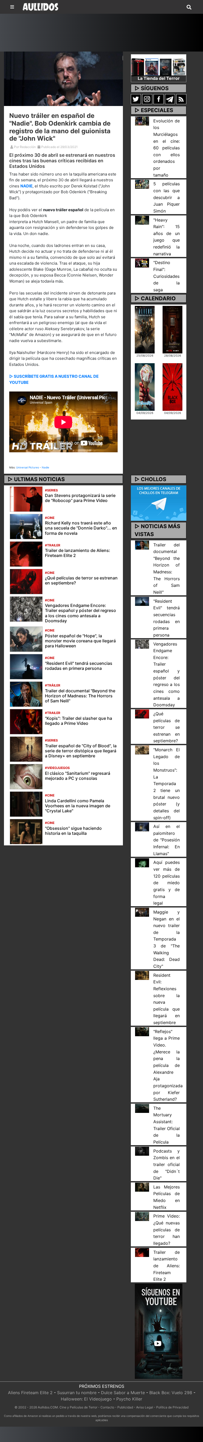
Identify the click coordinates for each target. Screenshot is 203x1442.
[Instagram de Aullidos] (147, 99)
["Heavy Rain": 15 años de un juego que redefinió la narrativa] (142, 219)
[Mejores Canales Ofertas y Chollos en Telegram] (158, 503)
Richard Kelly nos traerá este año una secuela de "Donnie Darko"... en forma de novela (81, 528)
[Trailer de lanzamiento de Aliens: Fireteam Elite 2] (26, 553)
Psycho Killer (129, 1399)
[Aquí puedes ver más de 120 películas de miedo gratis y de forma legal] (142, 862)
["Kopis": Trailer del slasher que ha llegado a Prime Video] (26, 721)
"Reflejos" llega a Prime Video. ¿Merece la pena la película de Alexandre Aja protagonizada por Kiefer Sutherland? (168, 1065)
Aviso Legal (144, 1407)
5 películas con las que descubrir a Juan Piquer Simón (166, 197)
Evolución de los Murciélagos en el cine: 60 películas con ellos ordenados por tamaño (166, 148)
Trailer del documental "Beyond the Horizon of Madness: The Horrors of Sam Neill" (80, 695)
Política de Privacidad (172, 1407)
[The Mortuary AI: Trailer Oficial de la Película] (142, 1108)
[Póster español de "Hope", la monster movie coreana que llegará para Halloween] (26, 638)
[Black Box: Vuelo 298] (172, 386)
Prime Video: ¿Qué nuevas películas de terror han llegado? (166, 1229)
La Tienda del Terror (159, 78)
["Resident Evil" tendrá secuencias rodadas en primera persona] (26, 666)
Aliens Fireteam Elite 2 (30, 1392)
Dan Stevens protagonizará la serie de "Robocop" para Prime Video (80, 498)
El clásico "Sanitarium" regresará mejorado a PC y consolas (77, 776)
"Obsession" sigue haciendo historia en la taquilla (73, 831)
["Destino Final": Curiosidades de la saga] (142, 262)
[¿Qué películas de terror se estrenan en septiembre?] (26, 581)
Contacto (107, 1407)
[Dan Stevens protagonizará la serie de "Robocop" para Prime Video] (26, 498)
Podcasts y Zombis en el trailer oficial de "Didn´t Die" (166, 1164)
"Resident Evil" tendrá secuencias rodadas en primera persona (78, 666)
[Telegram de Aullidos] (170, 99)
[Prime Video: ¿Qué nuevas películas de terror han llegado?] (142, 1216)
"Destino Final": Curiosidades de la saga (166, 276)
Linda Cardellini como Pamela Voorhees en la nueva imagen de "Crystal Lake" (77, 805)
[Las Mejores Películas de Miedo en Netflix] (142, 1187)
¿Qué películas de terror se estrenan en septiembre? (81, 580)
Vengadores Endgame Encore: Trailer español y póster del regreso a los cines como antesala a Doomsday (80, 613)
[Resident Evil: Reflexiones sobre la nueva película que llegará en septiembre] (142, 975)
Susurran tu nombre (76, 1392)
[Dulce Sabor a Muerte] (145, 386)
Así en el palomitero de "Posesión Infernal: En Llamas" (166, 840)
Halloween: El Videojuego (86, 1399)
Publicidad (125, 1407)
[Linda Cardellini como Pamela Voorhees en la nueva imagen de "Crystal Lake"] (26, 803)
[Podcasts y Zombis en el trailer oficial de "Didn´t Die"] (142, 1150)
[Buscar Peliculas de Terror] (189, 7)
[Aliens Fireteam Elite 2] (145, 329)
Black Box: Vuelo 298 (170, 1392)
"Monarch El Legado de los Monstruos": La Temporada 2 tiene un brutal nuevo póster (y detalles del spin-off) (166, 783)
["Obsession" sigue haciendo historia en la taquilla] (26, 831)
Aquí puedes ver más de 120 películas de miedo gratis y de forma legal (166, 883)
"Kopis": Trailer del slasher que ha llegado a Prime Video (78, 721)
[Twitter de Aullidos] (136, 99)
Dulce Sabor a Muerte (123, 1392)
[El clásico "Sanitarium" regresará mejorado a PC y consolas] (26, 776)
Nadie (45, 467)
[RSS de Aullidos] (181, 99)
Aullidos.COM (48, 1407)
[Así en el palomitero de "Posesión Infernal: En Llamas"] (142, 826)
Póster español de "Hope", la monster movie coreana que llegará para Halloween (80, 640)
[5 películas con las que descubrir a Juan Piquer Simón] (142, 183)
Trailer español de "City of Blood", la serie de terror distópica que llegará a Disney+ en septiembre (81, 750)
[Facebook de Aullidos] (159, 99)
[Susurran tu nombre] (172, 329)
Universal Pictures (27, 467)
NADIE (26, 185)
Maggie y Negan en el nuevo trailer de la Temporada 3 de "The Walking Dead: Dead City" (166, 939)
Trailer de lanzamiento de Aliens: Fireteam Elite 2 (77, 553)
